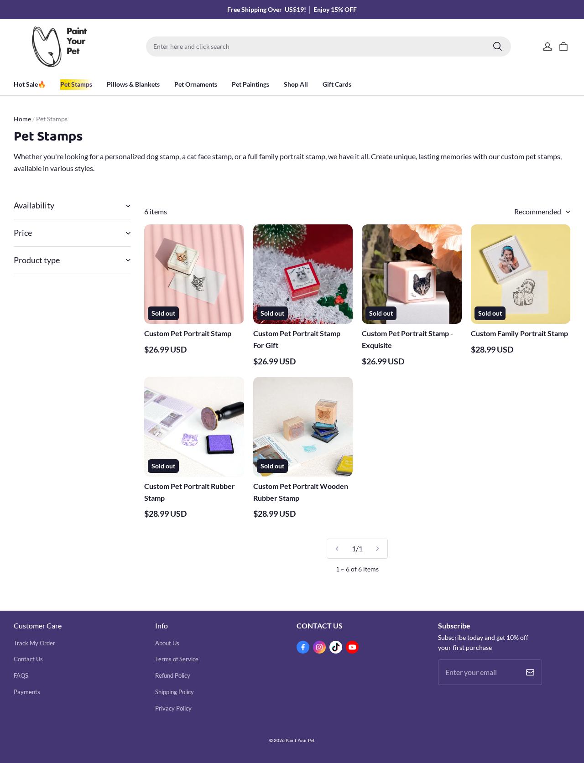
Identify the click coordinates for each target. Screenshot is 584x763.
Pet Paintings (250, 84)
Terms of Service (176, 659)
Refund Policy (172, 675)
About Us (167, 643)
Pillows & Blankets (133, 84)
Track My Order (34, 643)
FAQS (21, 675)
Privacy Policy (173, 708)
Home (22, 119)
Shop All (296, 84)
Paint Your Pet (300, 740)
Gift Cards (337, 84)
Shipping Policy (174, 692)
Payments (27, 692)
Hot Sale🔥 (30, 84)
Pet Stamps (76, 84)
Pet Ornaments (195, 84)
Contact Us (28, 659)
